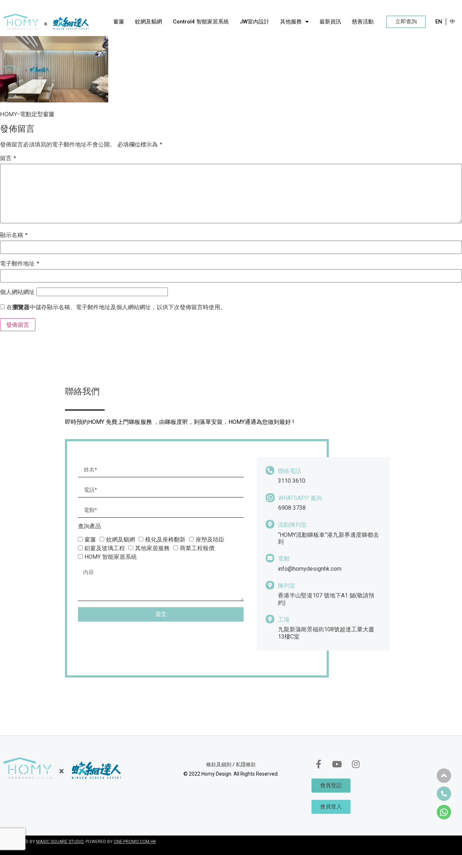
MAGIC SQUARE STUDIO (59, 841)
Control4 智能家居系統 (201, 21)
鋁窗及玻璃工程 (104, 548)
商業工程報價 (197, 548)
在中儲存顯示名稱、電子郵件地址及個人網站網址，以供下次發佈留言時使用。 (116, 307)
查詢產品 (89, 526)
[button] (406, 22)
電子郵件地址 (19, 263)
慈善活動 (363, 21)
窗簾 (118, 21)
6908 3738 (292, 507)
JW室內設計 (254, 21)
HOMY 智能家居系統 (110, 556)
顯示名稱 (14, 235)
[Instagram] (355, 764)
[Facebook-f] (318, 764)
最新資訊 (330, 21)
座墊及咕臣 (210, 539)
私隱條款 (246, 764)
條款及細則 (218, 764)
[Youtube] (337, 764)
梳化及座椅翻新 (165, 539)
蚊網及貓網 (148, 21)
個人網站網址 (17, 292)
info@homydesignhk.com (309, 568)
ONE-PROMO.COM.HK (135, 841)
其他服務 (291, 21)
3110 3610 (291, 480)
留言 (8, 158)
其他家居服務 (152, 548)
